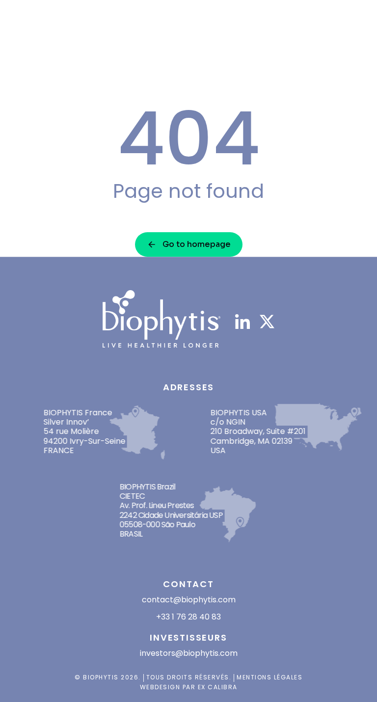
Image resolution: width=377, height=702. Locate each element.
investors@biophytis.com (189, 653)
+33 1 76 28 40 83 (188, 616)
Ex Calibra (218, 687)
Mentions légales (269, 677)
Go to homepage (196, 244)
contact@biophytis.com (189, 599)
